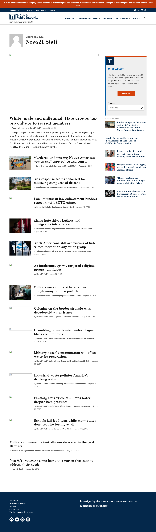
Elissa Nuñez (54, 429)
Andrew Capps (71, 251)
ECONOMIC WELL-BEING (88, 18)
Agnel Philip (29, 450)
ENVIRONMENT (122, 18)
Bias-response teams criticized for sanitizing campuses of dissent (59, 181)
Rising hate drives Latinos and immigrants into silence (56, 222)
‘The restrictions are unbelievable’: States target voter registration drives (131, 180)
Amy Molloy (68, 429)
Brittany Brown (58, 251)
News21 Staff (35, 128)
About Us (13, 10)
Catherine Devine (43, 295)
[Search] (141, 107)
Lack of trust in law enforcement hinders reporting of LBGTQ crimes (65, 200)
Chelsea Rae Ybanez (82, 406)
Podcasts (26, 10)
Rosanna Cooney (19, 128)
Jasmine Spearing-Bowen (59, 383)
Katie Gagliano (53, 207)
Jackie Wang (54, 406)
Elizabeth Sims (41, 450)
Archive (52, 10)
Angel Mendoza (58, 228)
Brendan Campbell (43, 228)
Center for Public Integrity (122, 75)
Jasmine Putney (42, 187)
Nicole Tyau (65, 406)
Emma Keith (41, 207)
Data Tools (40, 10)
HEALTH (136, 18)
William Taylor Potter (57, 338)
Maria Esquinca (55, 317)
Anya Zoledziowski (53, 166)
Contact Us (14, 509)
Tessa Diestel (71, 228)
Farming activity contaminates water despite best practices (62, 400)
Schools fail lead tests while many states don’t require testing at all (65, 422)
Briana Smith (66, 361)
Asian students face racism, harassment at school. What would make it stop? (131, 194)
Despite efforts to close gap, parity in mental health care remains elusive (131, 167)
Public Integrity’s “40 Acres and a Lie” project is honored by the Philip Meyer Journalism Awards (131, 126)
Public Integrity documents (21, 512)
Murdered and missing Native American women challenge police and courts (64, 159)
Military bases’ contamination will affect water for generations (65, 354)
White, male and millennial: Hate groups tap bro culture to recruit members (53, 120)
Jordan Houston (57, 450)
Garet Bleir (40, 166)
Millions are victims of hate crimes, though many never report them (60, 289)
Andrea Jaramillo (72, 317)
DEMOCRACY (70, 18)
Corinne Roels (54, 361)
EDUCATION (107, 18)
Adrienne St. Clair (82, 361)
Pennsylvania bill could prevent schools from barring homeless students (131, 154)
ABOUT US (126, 94)
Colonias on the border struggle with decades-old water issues (62, 310)
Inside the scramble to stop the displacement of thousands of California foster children (121, 141)
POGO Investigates (58, 2)
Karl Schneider (79, 383)
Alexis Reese (89, 338)
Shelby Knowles (56, 187)
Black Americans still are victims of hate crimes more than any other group (64, 245)
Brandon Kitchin (73, 338)
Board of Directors (17, 503)
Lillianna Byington (43, 251)
